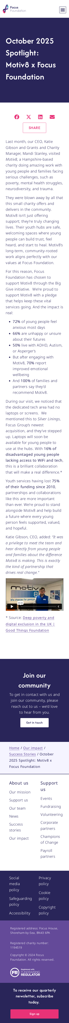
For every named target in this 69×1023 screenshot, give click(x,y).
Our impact (33, 747)
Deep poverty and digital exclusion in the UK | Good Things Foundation (30, 623)
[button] (62, 10)
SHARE (35, 127)
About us (18, 783)
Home (14, 747)
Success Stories (22, 754)
